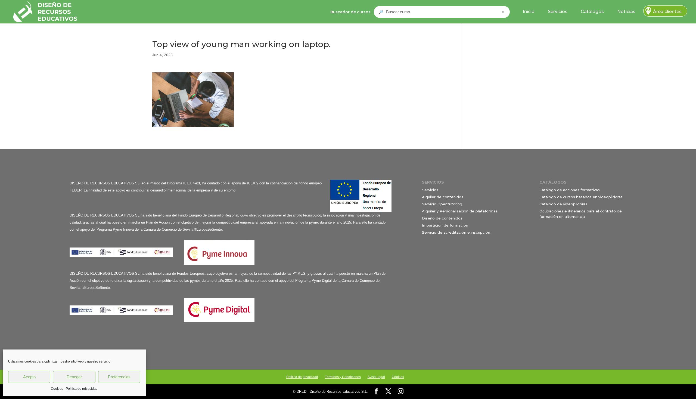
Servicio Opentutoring (442, 204)
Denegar (74, 377)
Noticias (626, 11)
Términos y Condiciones (343, 377)
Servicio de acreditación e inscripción (456, 232)
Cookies (57, 389)
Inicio (529, 11)
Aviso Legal (376, 377)
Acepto (29, 377)
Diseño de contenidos (442, 218)
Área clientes (667, 11)
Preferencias (119, 377)
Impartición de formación (445, 225)
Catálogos (592, 11)
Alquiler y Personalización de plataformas (460, 211)
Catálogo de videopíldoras (563, 204)
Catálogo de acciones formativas (569, 190)
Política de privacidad (82, 389)
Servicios (557, 11)
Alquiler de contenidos (442, 197)
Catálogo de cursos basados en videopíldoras (581, 197)
